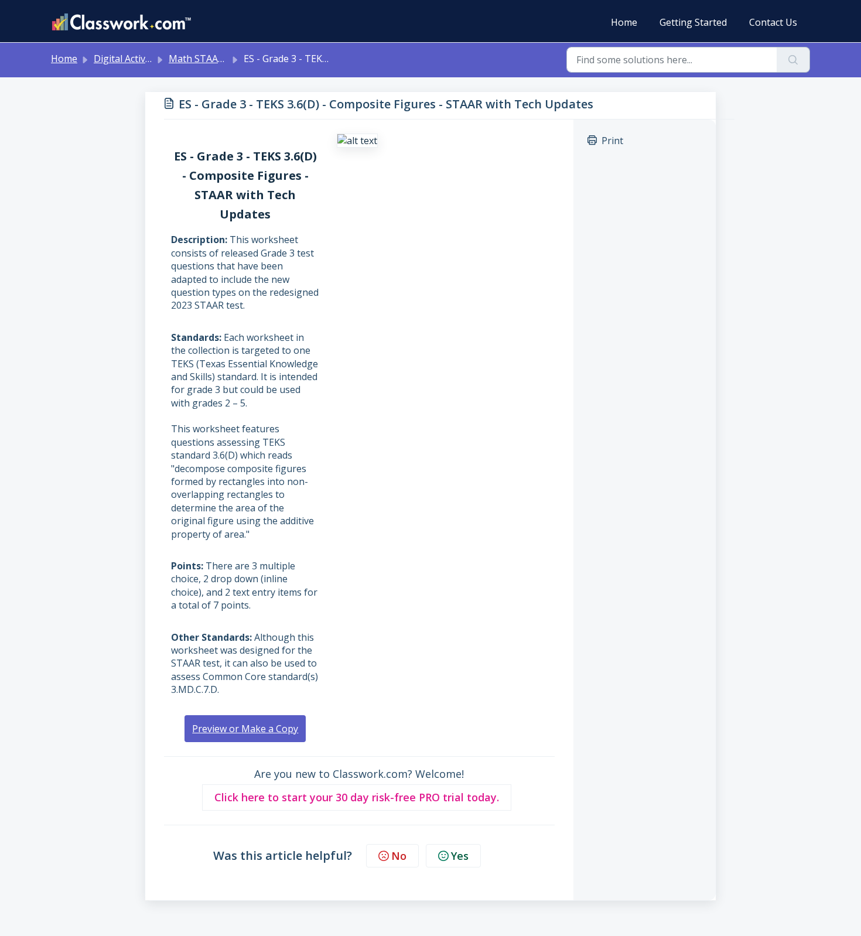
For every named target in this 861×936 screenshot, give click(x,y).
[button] (356, 797)
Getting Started (693, 22)
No (398, 856)
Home (624, 22)
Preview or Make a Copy (245, 728)
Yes (460, 856)
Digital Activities (128, 58)
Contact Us (773, 22)
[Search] (793, 60)
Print (612, 140)
